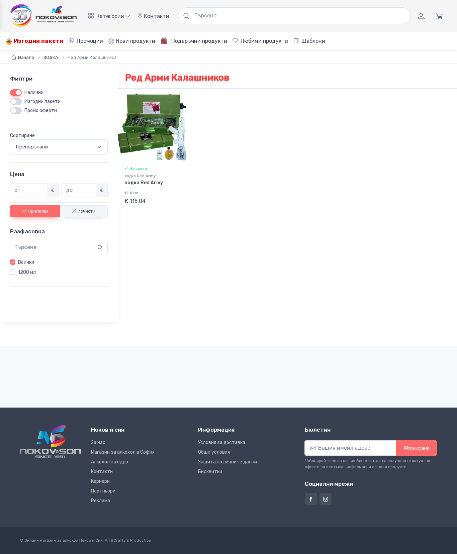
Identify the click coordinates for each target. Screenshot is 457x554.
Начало (26, 57)
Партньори (103, 491)
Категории (110, 16)
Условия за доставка (221, 442)
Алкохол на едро (109, 462)
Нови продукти (134, 41)
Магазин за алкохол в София (123, 452)
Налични (33, 92)
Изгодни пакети (37, 40)
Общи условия (214, 452)
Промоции (89, 41)
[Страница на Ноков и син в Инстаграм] (325, 499)
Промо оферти (40, 110)
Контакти (156, 16)
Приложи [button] (37, 210)
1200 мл (27, 272)
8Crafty (118, 540)
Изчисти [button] (86, 210)
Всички (26, 262)
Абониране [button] (416, 448)
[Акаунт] (421, 15)
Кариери (100, 481)
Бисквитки (210, 471)
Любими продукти (263, 41)
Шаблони (312, 41)
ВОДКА (50, 57)
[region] (59, 267)
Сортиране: (23, 135)
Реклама (100, 501)
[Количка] (439, 15)
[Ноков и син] (50, 441)
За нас (98, 442)
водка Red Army (140, 176)
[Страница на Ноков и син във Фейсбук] (311, 499)
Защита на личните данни (227, 462)
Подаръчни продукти (198, 41)
